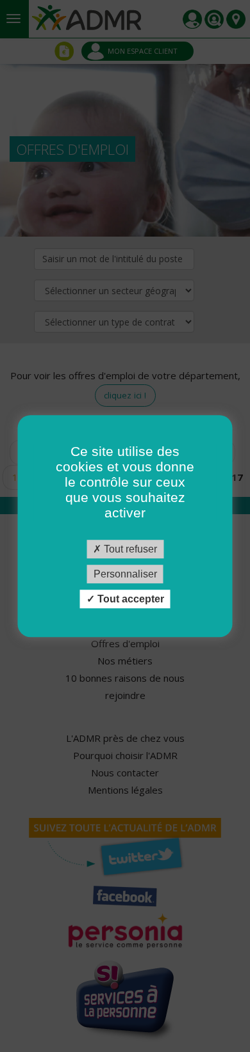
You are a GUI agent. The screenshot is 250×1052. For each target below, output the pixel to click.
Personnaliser (125, 574)
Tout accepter (129, 598)
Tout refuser (129, 549)
